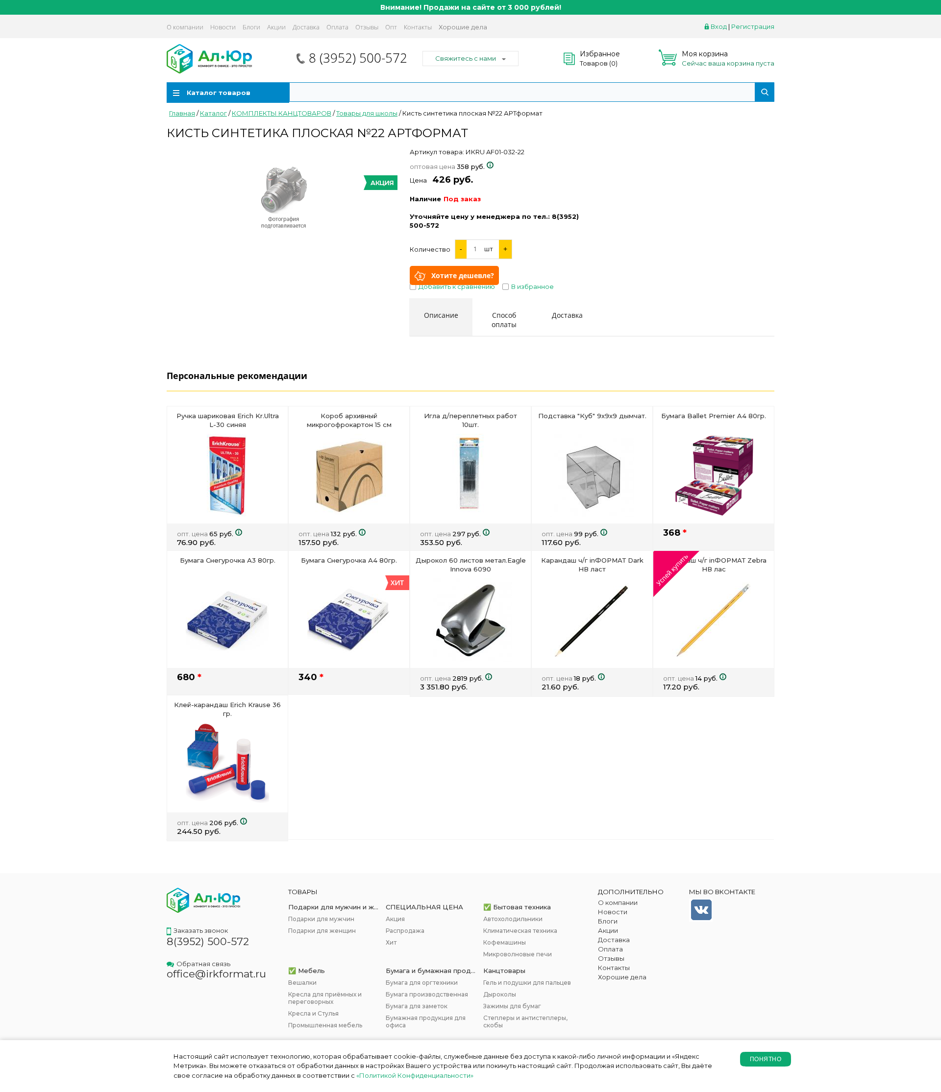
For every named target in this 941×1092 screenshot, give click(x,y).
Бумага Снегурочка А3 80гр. (227, 560)
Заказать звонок (200, 930)
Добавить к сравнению (457, 286)
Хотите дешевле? (462, 275)
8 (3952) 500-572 (358, 58)
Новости (223, 27)
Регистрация (752, 26)
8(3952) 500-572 (208, 941)
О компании (185, 27)
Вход (719, 26)
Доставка (306, 27)
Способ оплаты (504, 319)
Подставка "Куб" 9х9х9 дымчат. (592, 416)
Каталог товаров (218, 92)
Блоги (251, 27)
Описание (441, 315)
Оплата (337, 27)
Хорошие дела (463, 27)
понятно (765, 1059)
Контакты (418, 27)
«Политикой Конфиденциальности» (414, 1075)
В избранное (532, 286)
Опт (391, 27)
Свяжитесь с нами (465, 58)
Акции (276, 27)
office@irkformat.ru (216, 974)
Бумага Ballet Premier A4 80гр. (713, 416)
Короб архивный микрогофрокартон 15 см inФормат (349, 424)
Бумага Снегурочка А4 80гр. (349, 560)
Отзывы (366, 27)
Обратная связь (203, 964)
